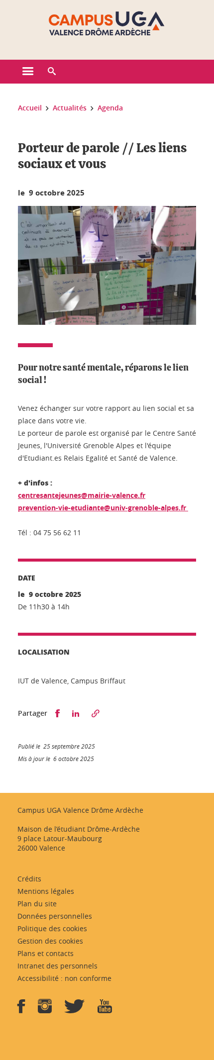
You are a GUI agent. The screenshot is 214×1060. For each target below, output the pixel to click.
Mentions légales (45, 891)
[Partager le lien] (96, 713)
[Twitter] (74, 1009)
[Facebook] (21, 1009)
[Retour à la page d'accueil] (107, 24)
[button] (52, 72)
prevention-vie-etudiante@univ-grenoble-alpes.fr (103, 507)
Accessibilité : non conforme (64, 978)
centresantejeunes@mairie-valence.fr (81, 495)
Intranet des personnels (57, 965)
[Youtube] (105, 1009)
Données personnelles (54, 916)
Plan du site (37, 903)
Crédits (29, 878)
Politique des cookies (52, 928)
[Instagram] (45, 1009)
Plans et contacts (45, 953)
